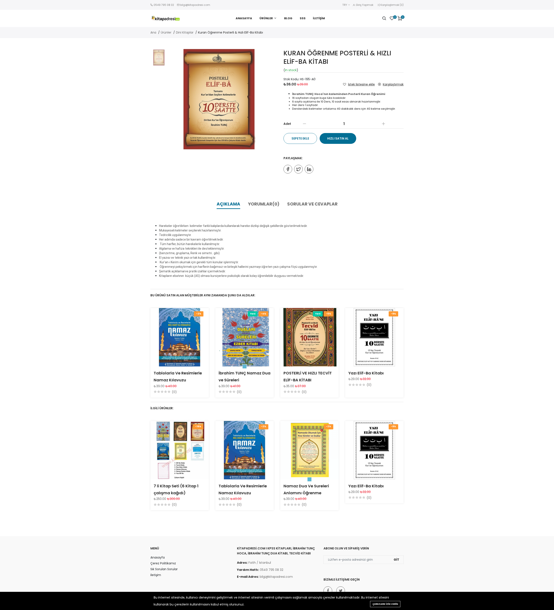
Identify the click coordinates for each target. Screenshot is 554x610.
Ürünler (266, 18)
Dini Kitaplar (184, 32)
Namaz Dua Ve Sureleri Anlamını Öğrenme (306, 489)
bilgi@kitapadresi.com (195, 5)
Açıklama (228, 204)
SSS (303, 18)
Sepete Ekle (300, 138)
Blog (288, 18)
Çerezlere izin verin (385, 604)
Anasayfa (244, 18)
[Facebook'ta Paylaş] (287, 169)
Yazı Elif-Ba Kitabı (366, 373)
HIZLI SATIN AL (338, 138)
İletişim (319, 18)
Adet (287, 123)
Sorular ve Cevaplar (312, 204)
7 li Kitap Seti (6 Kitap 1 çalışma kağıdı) (176, 489)
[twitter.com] (340, 590)
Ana (153, 32)
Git (396, 559)
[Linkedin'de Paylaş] (309, 169)
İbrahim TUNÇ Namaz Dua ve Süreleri (245, 376)
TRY (345, 5)
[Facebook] (328, 590)
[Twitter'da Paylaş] (298, 169)
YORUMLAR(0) (263, 204)
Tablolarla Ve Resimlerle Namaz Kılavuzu (178, 376)
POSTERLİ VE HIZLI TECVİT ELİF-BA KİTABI (307, 376)
